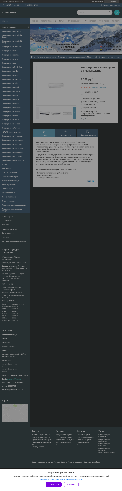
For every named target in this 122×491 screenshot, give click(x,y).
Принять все (54, 484)
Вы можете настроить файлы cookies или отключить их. (60, 479)
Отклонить (71, 484)
